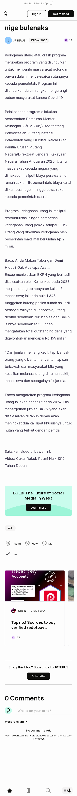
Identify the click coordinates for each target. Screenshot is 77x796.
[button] (38, 4)
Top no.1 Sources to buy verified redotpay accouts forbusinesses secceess (33, 625)
